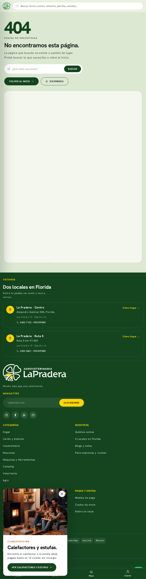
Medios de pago (85, 497)
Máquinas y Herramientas (19, 459)
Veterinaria (10, 473)
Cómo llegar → (131, 307)
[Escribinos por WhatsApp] (24, 415)
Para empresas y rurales (90, 452)
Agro (6, 480)
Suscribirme (72, 402)
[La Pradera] (73, 372)
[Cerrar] (62, 494)
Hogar (6, 432)
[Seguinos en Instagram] (6, 415)
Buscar (72, 68)
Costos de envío (85, 504)
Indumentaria (11, 445)
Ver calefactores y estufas (30, 567)
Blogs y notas (83, 445)
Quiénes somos (84, 432)
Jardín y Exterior (13, 439)
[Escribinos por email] (33, 415)
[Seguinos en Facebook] (15, 415)
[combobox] (81, 6)
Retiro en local (84, 511)
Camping (8, 466)
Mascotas (9, 452)
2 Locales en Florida (88, 439)
